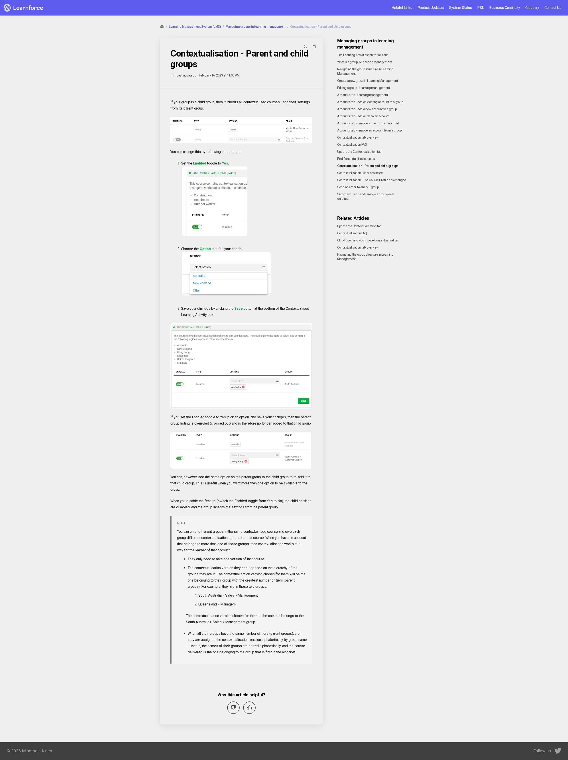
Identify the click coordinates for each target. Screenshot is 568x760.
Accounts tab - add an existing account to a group (370, 102)
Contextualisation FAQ (352, 144)
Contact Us (552, 8)
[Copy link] (314, 46)
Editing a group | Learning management (363, 88)
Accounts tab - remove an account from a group (369, 130)
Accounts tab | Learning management (362, 95)
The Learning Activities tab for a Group (363, 55)
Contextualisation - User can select (360, 173)
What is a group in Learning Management (364, 62)
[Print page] (305, 46)
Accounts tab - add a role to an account (363, 116)
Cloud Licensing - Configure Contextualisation (367, 240)
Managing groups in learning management (256, 26)
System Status (460, 8)
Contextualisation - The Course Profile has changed (371, 180)
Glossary (532, 8)
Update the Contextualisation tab (359, 151)
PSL (480, 8)
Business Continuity (504, 8)
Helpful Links (402, 8)
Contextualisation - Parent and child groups (320, 26)
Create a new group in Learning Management (367, 80)
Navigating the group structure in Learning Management (365, 71)
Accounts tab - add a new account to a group (367, 109)
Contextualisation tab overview (358, 137)
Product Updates (431, 8)
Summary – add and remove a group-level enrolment (365, 196)
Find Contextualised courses (356, 159)
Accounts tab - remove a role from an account (368, 123)
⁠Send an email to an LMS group (358, 187)
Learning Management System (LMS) (195, 26)
